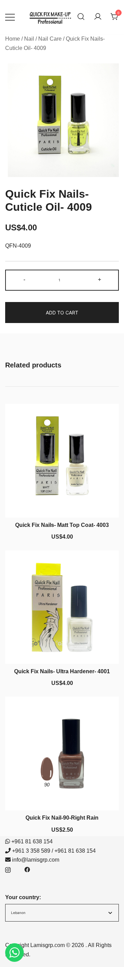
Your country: (23, 897)
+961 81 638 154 (32, 841)
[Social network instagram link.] (8, 869)
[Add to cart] (62, 505)
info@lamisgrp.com (35, 860)
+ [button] (99, 279)
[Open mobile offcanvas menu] (10, 17)
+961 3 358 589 (31, 851)
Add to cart (62, 312)
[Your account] (98, 17)
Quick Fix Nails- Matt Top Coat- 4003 (62, 525)
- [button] (24, 279)
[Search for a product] (81, 17)
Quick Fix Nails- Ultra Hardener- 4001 (62, 671)
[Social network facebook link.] (27, 869)
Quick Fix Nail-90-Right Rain (62, 818)
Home (12, 39)
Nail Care (50, 39)
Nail (29, 39)
